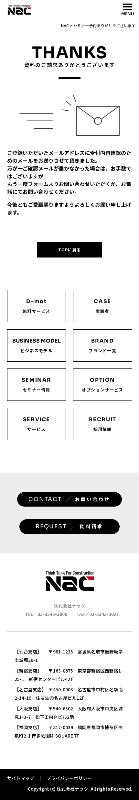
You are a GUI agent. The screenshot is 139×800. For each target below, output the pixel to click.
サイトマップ (20, 778)
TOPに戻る (69, 249)
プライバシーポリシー (69, 778)
